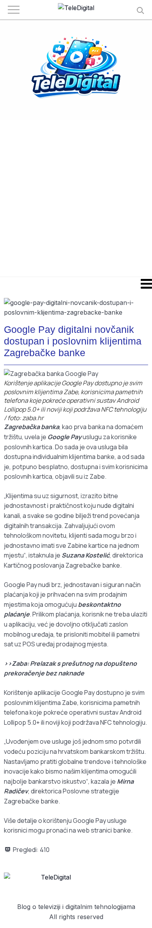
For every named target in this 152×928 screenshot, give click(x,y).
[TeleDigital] (76, 8)
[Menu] (76, 283)
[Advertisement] (76, 198)
